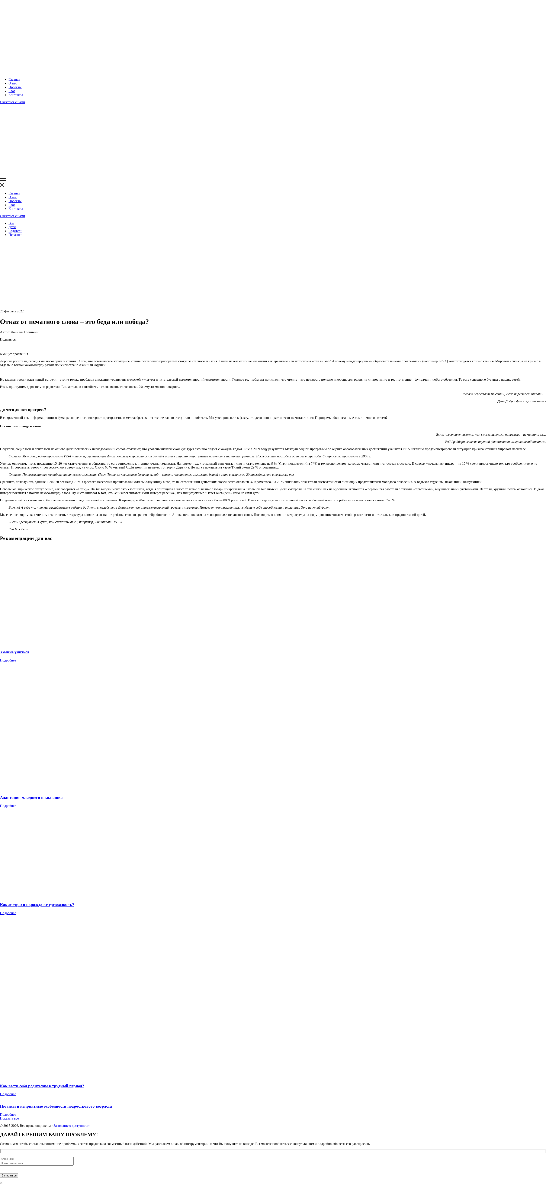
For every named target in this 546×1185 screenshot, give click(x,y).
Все (11, 223)
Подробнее (8, 660)
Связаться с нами (12, 102)
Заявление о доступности (72, 1125)
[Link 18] (0, 346)
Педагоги (15, 234)
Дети (12, 227)
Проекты (15, 87)
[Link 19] (1, 346)
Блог (12, 91)
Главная (14, 79)
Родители (15, 231)
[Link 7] (36, 176)
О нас (13, 83)
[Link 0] (36, 72)
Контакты (16, 95)
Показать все (9, 1118)
